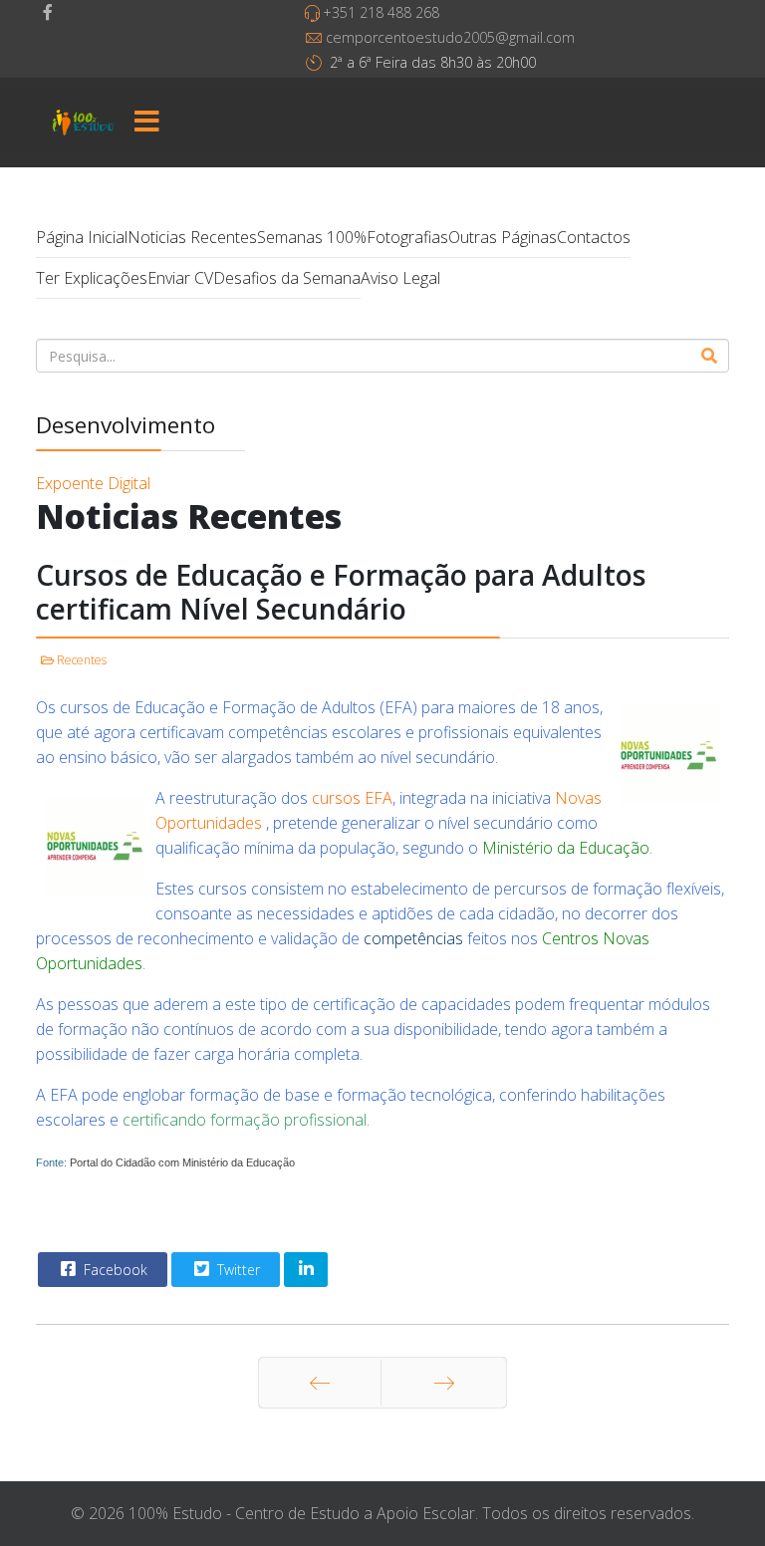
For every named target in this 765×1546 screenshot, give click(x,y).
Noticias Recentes (192, 237)
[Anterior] (320, 1383)
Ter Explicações (91, 278)
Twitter (236, 1269)
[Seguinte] (444, 1383)
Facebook (113, 1269)
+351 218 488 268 (381, 12)
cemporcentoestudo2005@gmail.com (450, 37)
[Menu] (146, 122)
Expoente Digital (93, 483)
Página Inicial (82, 237)
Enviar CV (180, 278)
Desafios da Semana (287, 278)
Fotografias (407, 237)
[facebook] (48, 12)
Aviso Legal (400, 278)
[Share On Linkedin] (306, 1269)
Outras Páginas (502, 237)
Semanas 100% (312, 237)
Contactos (594, 237)
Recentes (82, 659)
